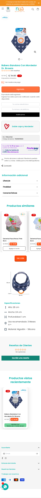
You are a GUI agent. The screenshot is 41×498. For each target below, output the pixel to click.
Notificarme (20, 115)
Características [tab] (10, 193)
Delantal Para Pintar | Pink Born (12, 240)
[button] (6, 71)
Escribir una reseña (20, 358)
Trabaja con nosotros (10, 474)
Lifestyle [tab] (6, 180)
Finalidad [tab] (7, 187)
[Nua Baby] (18, 9)
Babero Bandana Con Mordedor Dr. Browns (12, 415)
